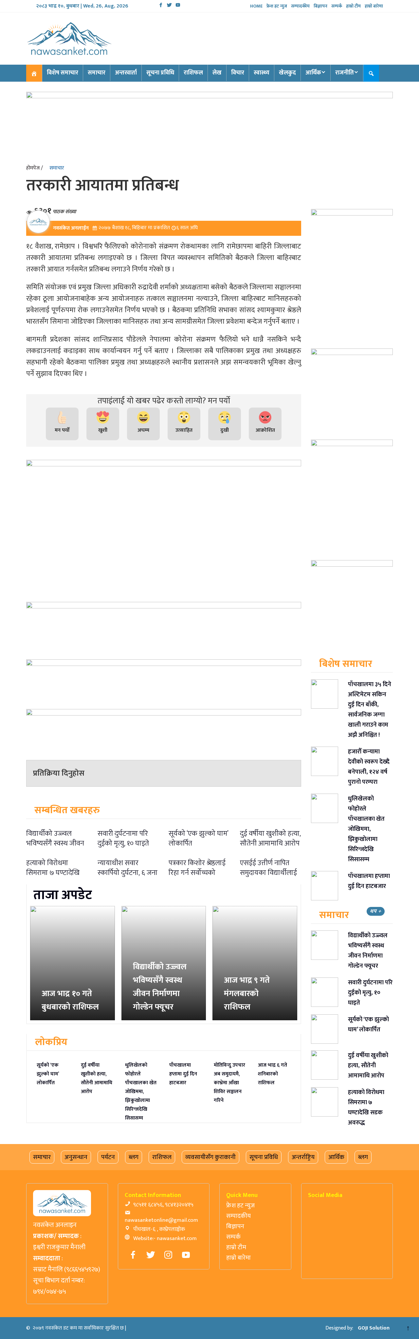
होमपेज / (34, 168)
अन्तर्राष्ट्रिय (303, 1157)
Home (256, 6)
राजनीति (344, 73)
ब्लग (133, 1157)
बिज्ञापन (320, 6)
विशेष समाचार (62, 73)
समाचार (96, 73)
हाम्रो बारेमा (374, 6)
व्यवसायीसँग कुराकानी (210, 1157)
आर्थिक (313, 73)
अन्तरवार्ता (126, 73)
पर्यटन (108, 1157)
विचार (237, 73)
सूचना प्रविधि (160, 73)
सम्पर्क (336, 6)
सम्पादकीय (300, 6)
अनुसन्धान (75, 1157)
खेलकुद (287, 73)
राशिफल (193, 73)
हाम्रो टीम (353, 6)
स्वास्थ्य (261, 73)
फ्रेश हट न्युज (276, 6)
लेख (217, 73)
